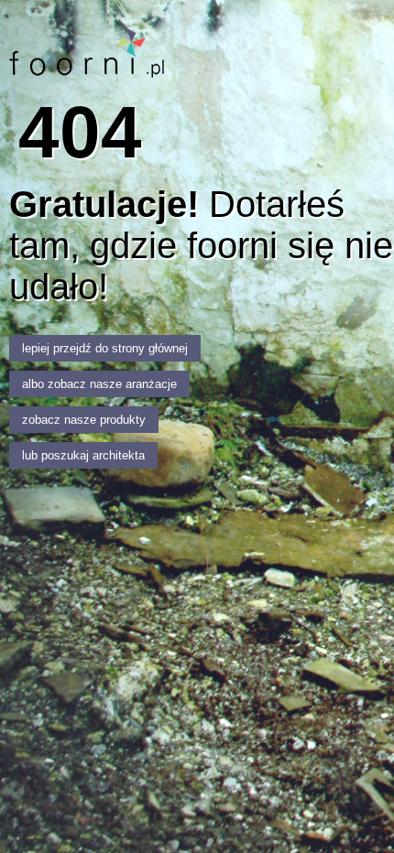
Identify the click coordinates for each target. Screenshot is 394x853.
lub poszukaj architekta (83, 455)
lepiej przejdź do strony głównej (105, 348)
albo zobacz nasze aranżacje (99, 384)
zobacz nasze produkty (84, 419)
